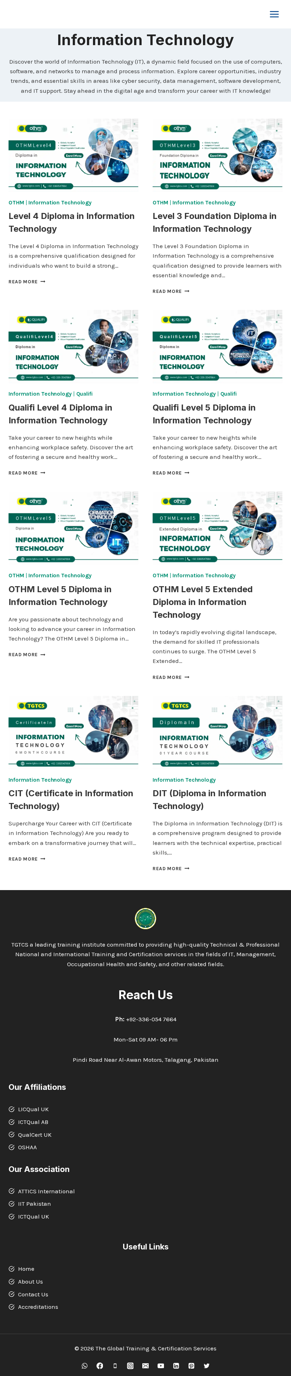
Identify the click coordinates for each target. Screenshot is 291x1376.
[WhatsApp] (84, 1365)
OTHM (16, 202)
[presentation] (73, 155)
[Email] (145, 1365)
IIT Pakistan (34, 1203)
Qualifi (84, 393)
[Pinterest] (191, 1365)
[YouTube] (160, 1365)
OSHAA (27, 1147)
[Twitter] (206, 1365)
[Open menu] (274, 14)
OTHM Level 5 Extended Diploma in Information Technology (203, 602)
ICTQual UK (33, 1216)
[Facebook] (99, 1365)
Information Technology (60, 202)
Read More (27, 281)
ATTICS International (46, 1191)
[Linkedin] (175, 1365)
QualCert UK (34, 1134)
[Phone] (114, 1365)
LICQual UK (33, 1109)
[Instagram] (130, 1365)
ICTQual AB (33, 1121)
